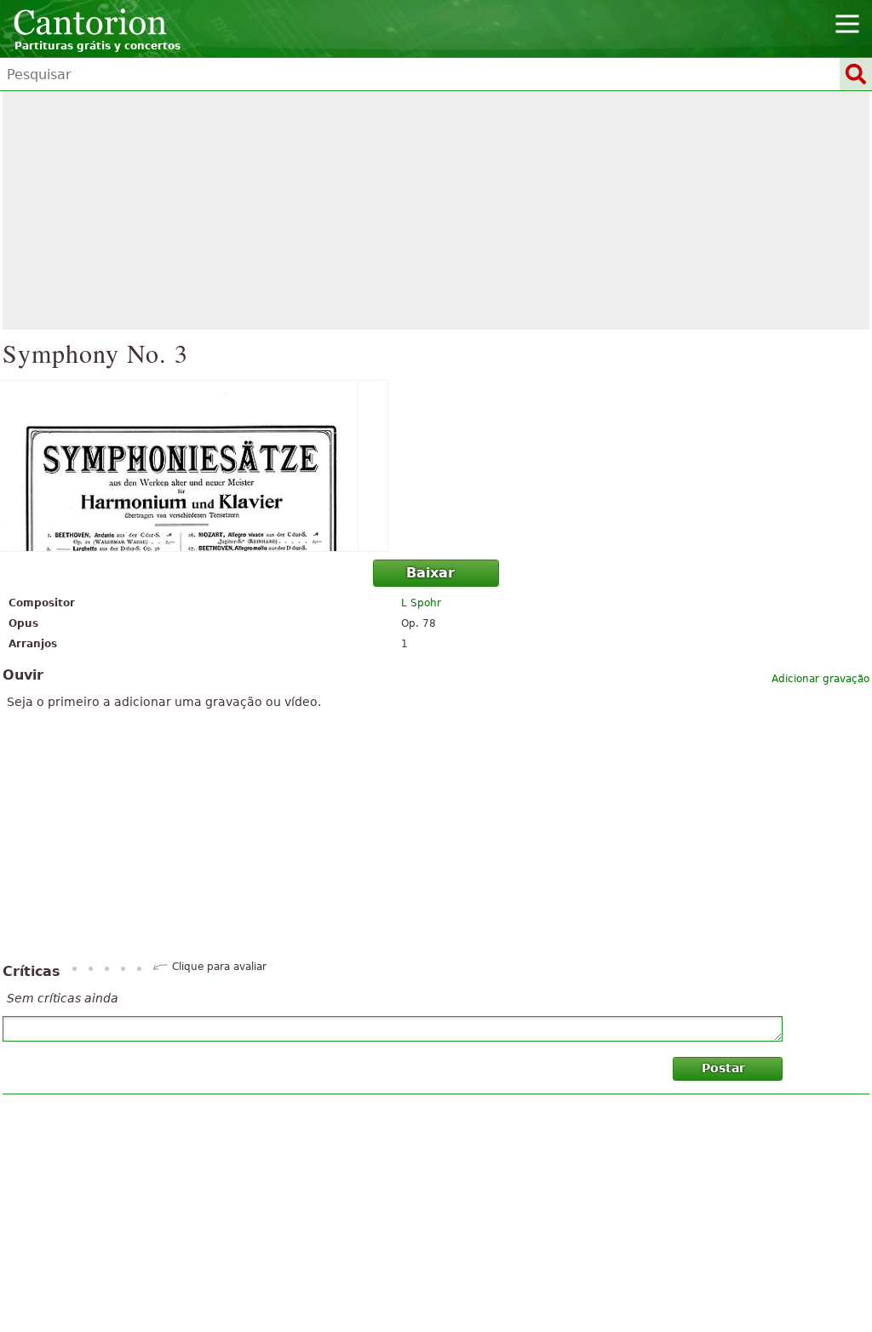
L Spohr (421, 603)
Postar (723, 1068)
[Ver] (436, 466)
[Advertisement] (436, 210)
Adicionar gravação (820, 679)
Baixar (430, 573)
